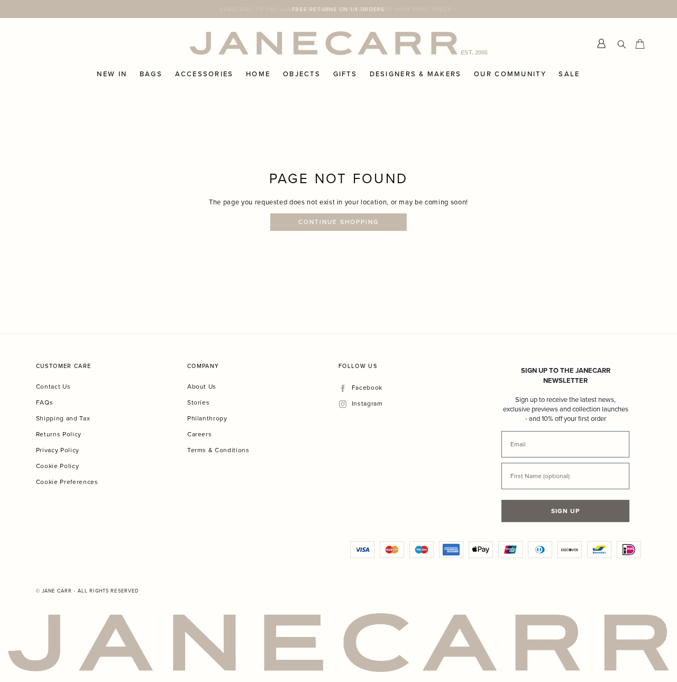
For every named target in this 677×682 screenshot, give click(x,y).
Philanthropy (207, 418)
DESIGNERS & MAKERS (416, 74)
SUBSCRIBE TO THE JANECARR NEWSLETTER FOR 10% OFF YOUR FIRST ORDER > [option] (338, 9)
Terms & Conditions (218, 449)
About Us (201, 386)
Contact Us (53, 386)
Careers (199, 433)
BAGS (151, 74)
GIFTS (345, 74)
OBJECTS (302, 74)
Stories (198, 402)
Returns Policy (58, 433)
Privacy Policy (57, 449)
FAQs (44, 402)
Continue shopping (338, 222)
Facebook (366, 388)
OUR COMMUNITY (510, 74)
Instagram (367, 404)
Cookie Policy (57, 465)
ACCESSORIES (204, 74)
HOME (258, 74)
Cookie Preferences (67, 481)
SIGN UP (565, 510)
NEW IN (112, 74)
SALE (569, 74)
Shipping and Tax (63, 418)
